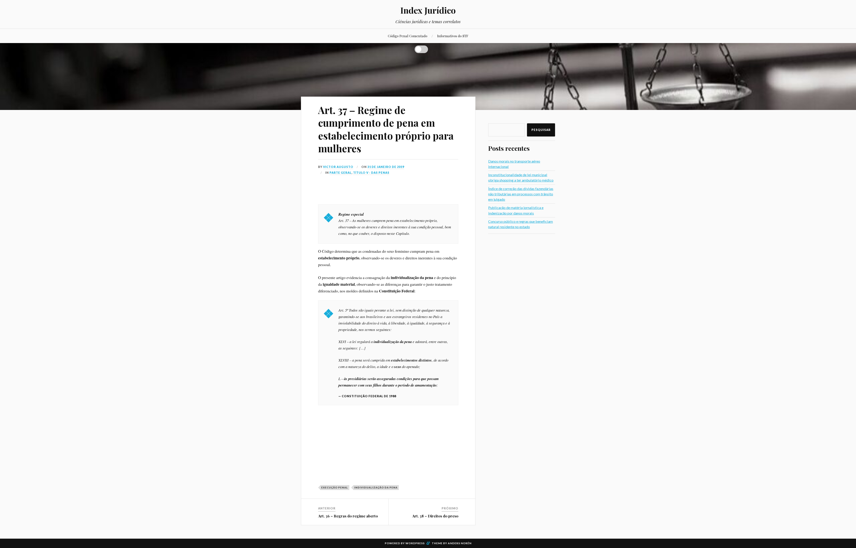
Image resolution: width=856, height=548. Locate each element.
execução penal (334, 487)
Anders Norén (459, 543)
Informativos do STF (452, 35)
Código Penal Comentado (407, 35)
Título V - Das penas (371, 172)
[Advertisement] (388, 191)
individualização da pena (375, 487)
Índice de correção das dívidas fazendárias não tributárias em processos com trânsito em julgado (520, 193)
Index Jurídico (428, 10)
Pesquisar (541, 130)
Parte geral (340, 172)
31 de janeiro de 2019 (385, 167)
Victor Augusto (338, 167)
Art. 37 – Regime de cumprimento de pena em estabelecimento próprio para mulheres (386, 129)
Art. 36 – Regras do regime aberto (348, 515)
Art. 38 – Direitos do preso (435, 515)
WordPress (415, 543)
